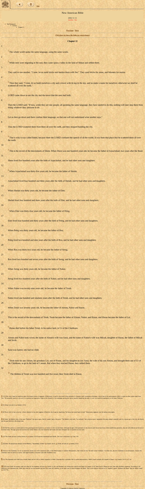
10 (9, 372)
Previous (69, 30)
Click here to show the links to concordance (72, 35)
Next (77, 30)
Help (38, 6)
